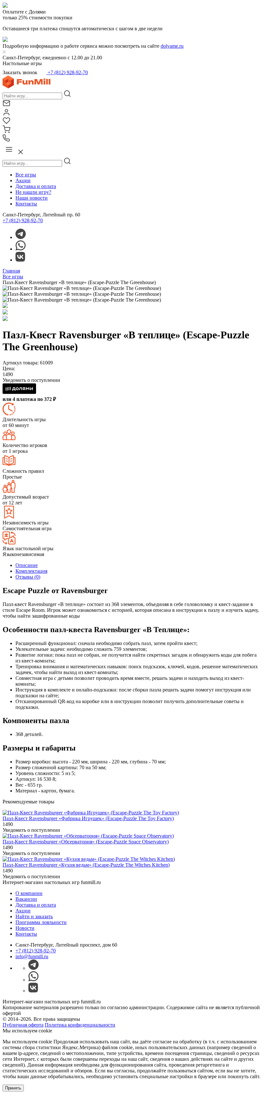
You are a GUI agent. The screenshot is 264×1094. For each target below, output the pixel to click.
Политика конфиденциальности (80, 1025)
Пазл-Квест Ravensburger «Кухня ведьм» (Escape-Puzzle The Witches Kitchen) (86, 865)
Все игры (25, 174)
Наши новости (31, 198)
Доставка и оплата (35, 186)
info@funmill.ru (31, 956)
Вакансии (26, 899)
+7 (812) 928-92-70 (67, 72)
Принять (13, 1088)
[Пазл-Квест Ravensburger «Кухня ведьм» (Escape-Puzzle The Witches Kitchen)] (89, 859)
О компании (28, 893)
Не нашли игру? (33, 192)
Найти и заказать (34, 916)
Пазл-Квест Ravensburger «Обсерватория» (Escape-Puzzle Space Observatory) (86, 841)
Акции (23, 180)
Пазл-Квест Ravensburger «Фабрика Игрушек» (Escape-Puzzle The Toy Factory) (88, 818)
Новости (24, 928)
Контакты (26, 203)
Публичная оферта (23, 1025)
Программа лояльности (41, 922)
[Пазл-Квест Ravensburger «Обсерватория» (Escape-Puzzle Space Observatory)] (88, 836)
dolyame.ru (172, 46)
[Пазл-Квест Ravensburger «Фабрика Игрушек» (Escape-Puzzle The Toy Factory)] (91, 812)
